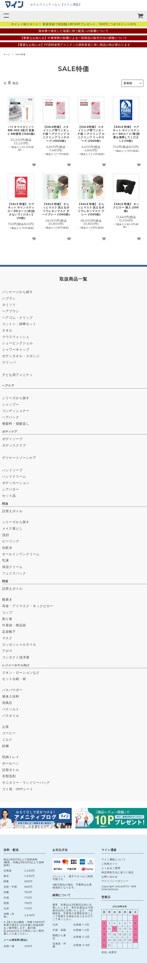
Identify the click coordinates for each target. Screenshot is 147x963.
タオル (7, 330)
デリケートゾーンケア (19, 458)
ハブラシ (9, 298)
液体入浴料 (10, 696)
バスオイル (10, 715)
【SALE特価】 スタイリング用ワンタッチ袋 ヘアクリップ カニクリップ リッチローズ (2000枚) (91, 133)
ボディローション (15, 483)
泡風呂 (7, 703)
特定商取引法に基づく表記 (117, 872)
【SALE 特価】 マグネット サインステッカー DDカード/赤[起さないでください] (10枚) (21, 211)
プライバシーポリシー (114, 880)
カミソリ (9, 305)
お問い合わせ (109, 876)
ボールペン (10, 763)
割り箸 (7, 619)
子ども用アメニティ (17, 375)
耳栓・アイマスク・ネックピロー (27, 606)
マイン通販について (113, 859)
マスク (7, 638)
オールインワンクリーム (21, 554)
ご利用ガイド (109, 863)
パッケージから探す (17, 292)
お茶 (5, 727)
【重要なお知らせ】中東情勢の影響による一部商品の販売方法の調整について (73, 38)
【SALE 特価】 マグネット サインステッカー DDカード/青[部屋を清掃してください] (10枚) (126, 133)
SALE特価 (20, 54)
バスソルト (10, 709)
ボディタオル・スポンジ (21, 356)
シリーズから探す (15, 398)
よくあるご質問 (110, 867)
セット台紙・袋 (14, 679)
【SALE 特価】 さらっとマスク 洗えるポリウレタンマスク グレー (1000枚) (91, 209)
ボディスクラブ (14, 445)
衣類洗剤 (9, 776)
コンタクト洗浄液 (15, 657)
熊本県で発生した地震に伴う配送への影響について (74, 31)
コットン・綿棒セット (19, 324)
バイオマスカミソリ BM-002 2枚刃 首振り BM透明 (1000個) (21, 130)
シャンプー (10, 404)
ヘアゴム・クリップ (17, 317)
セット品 (9, 495)
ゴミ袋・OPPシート (17, 789)
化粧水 (7, 548)
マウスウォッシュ (15, 337)
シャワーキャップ (15, 349)
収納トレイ (10, 757)
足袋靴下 (9, 632)
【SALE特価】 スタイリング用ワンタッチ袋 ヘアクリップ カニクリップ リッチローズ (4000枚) (56, 133)
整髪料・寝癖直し (15, 424)
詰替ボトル (10, 770)
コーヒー (9, 733)
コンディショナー (15, 411)
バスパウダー (12, 690)
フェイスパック (14, 573)
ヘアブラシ (10, 311)
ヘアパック (10, 417)
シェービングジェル (17, 343)
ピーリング (10, 541)
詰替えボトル (12, 511)
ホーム (7, 54)
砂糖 (5, 746)
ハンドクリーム (14, 476)
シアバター (10, 489)
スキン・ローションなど (21, 672)
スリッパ (9, 362)
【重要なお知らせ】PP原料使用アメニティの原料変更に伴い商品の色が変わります (73, 44)
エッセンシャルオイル (19, 644)
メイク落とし (12, 528)
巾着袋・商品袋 (14, 625)
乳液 (5, 560)
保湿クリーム (12, 567)
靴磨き (7, 599)
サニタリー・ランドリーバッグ (26, 782)
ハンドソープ (12, 470)
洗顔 (5, 535)
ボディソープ (12, 439)
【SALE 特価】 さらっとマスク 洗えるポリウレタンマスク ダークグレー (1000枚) (56, 209)
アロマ (7, 651)
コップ (7, 612)
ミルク (7, 739)
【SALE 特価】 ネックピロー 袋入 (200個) (126, 207)
